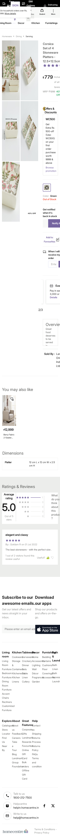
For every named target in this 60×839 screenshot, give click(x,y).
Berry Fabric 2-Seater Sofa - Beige (9, 436)
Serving (29, 36)
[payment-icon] (55, 286)
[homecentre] (16, 831)
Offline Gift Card (25, 774)
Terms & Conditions (44, 829)
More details (10, 13)
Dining (19, 36)
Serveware (28, 657)
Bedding (46, 657)
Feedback (17, 733)
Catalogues (8, 725)
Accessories (48, 677)
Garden (36, 681)
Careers (16, 737)
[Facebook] (44, 806)
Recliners (7, 702)
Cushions (47, 665)
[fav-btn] (12, 399)
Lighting (36, 665)
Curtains (46, 661)
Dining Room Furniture (7, 685)
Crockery (27, 661)
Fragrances (38, 677)
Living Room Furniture (7, 665)
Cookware (17, 657)
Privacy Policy (41, 832)
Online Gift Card (25, 754)
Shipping (36, 733)
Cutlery (26, 681)
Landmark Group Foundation (18, 762)
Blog (14, 754)
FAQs (35, 754)
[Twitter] (53, 806)
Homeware (7, 36)
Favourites (27, 745)
